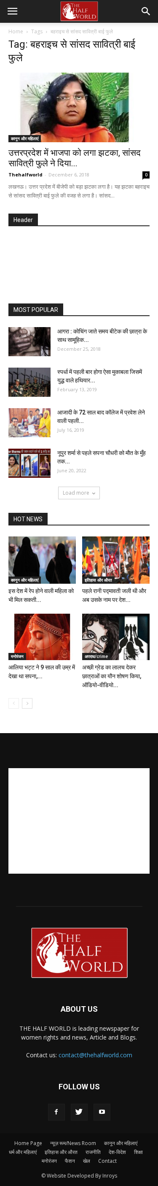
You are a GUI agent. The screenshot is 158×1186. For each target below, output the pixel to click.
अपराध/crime (96, 656)
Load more (76, 492)
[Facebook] (56, 1112)
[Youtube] (102, 1112)
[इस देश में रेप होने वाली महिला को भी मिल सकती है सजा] (42, 559)
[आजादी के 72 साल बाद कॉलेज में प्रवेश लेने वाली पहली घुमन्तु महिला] (29, 422)
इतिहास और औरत (98, 580)
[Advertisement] (83, 265)
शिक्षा (138, 1152)
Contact (107, 1160)
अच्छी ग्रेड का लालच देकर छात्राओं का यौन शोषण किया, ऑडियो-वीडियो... (111, 676)
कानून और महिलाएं (24, 138)
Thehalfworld (25, 174)
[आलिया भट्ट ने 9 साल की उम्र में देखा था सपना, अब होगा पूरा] (42, 637)
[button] (146, 11)
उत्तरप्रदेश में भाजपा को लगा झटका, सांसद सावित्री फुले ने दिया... (74, 158)
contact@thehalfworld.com (95, 1055)
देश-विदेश (117, 1152)
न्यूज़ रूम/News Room (73, 1143)
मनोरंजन (17, 656)
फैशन (70, 1160)
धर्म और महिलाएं (23, 1152)
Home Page (28, 1143)
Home (15, 31)
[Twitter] (79, 1112)
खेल (86, 1160)
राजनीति (93, 1152)
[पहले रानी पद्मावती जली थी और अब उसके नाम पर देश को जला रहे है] (116, 559)
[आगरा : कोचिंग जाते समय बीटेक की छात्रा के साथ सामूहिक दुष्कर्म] (29, 341)
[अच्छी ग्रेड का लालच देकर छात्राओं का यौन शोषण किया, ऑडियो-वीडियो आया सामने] (116, 637)
